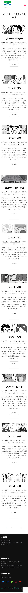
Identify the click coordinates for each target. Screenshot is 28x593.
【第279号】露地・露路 (14, 188)
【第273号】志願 (14, 486)
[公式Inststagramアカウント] (16, 582)
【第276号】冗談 (14, 337)
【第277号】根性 (14, 287)
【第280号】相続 (14, 138)
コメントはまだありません (16, 144)
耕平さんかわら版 (15, 42)
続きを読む (15, 64)
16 (20, 528)
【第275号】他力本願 (14, 387)
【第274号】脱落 (14, 436)
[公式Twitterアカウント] (3, 582)
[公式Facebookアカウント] (7, 582)
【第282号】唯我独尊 (14, 39)
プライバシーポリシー (6, 588)
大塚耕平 (5, 42)
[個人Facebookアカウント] (12, 582)
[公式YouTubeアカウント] (20, 582)
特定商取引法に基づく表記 (19, 588)
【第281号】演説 (14, 88)
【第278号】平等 (14, 238)
